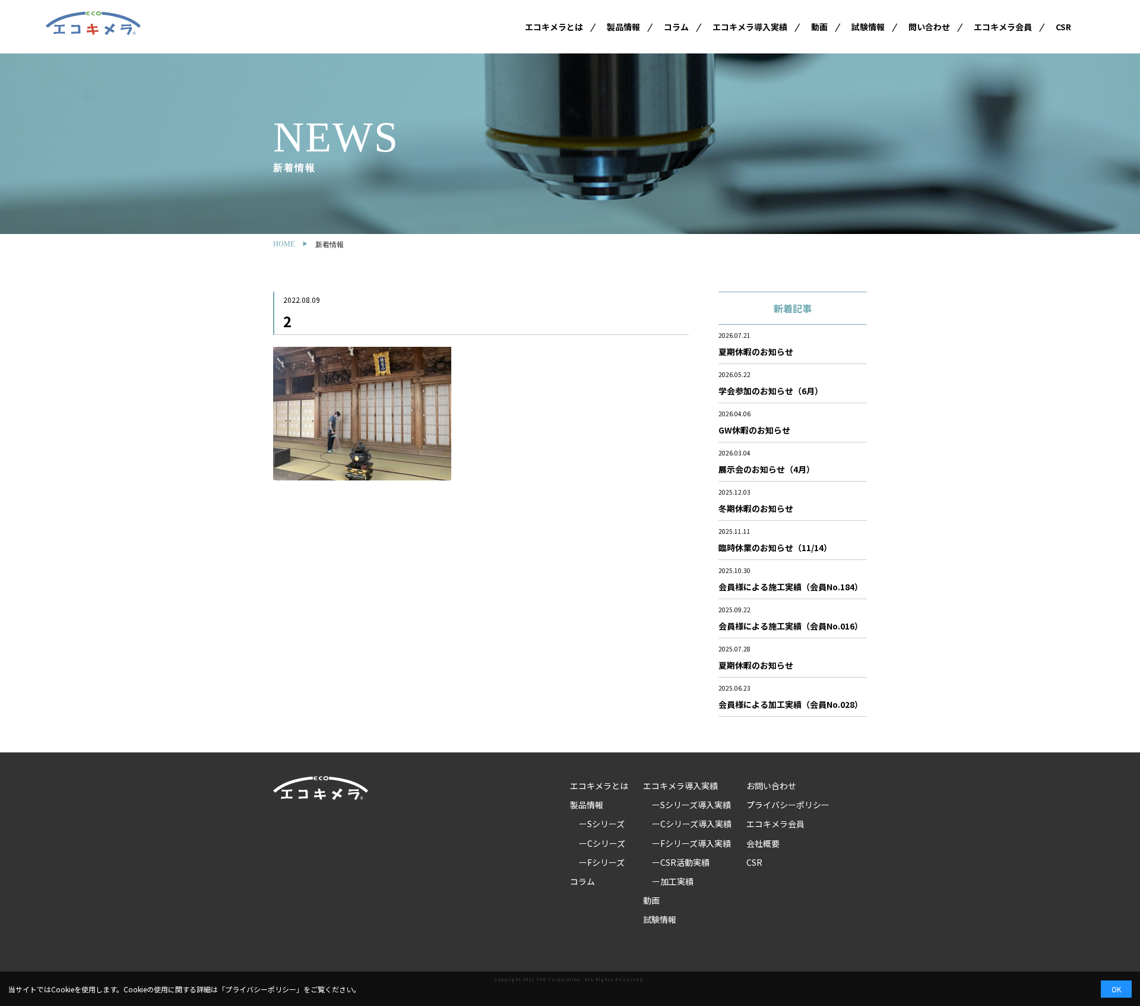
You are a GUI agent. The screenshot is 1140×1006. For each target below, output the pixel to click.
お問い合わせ (771, 786)
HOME (283, 244)
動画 (819, 27)
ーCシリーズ (602, 843)
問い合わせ (929, 27)
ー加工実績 (673, 881)
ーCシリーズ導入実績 (692, 824)
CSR (1063, 27)
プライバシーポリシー (787, 805)
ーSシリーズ (602, 824)
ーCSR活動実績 (681, 862)
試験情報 (868, 27)
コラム (676, 27)
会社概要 (763, 843)
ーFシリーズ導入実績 (691, 843)
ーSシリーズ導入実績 (691, 805)
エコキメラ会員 (1003, 27)
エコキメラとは (554, 27)
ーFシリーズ (602, 862)
